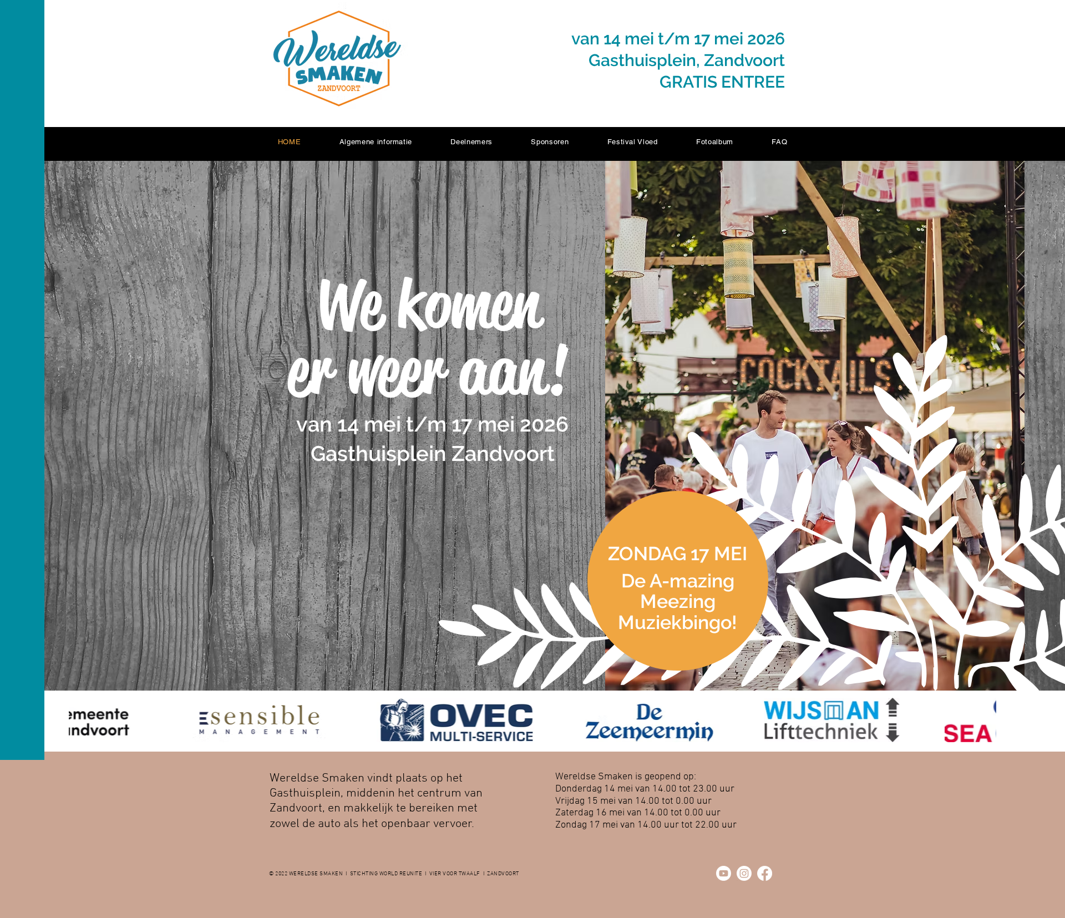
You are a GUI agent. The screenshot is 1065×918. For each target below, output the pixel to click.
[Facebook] (764, 873)
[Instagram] (744, 873)
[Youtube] (723, 873)
